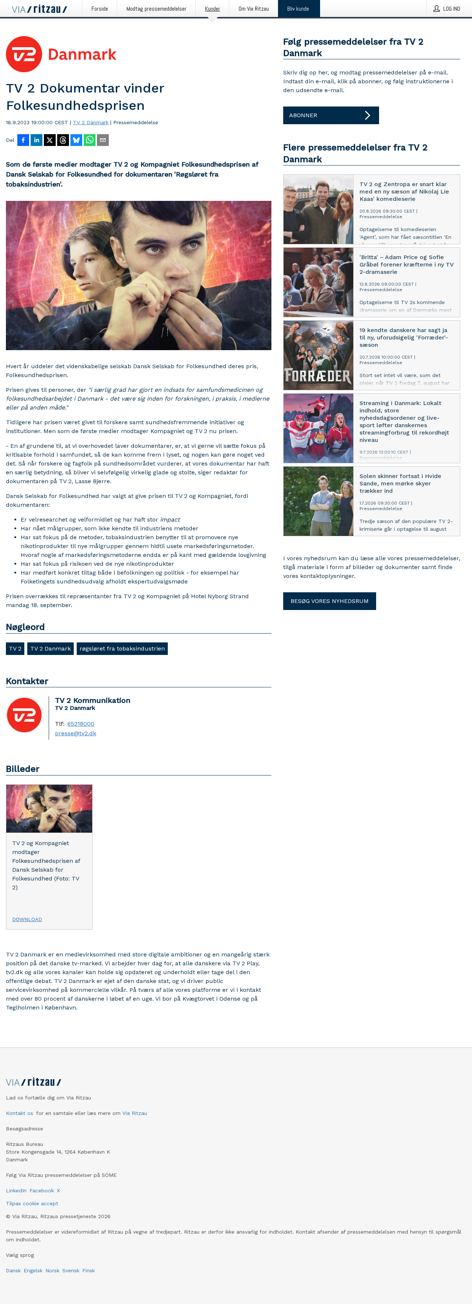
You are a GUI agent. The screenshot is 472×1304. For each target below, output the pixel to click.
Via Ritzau (134, 1113)
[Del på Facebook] (23, 140)
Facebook (42, 1190)
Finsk (88, 1270)
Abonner (303, 115)
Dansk (13, 1270)
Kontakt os (19, 1113)
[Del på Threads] (63, 140)
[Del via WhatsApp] (90, 140)
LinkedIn (16, 1190)
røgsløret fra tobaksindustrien (122, 648)
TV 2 (15, 648)
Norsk (52, 1270)
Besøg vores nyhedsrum (330, 600)
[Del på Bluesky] (76, 140)
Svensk (70, 1270)
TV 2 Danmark (90, 122)
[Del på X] (50, 140)
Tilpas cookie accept (32, 1203)
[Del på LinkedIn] (36, 140)
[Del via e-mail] (103, 140)
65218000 (80, 724)
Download (27, 919)
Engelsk (33, 1270)
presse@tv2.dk (75, 733)
